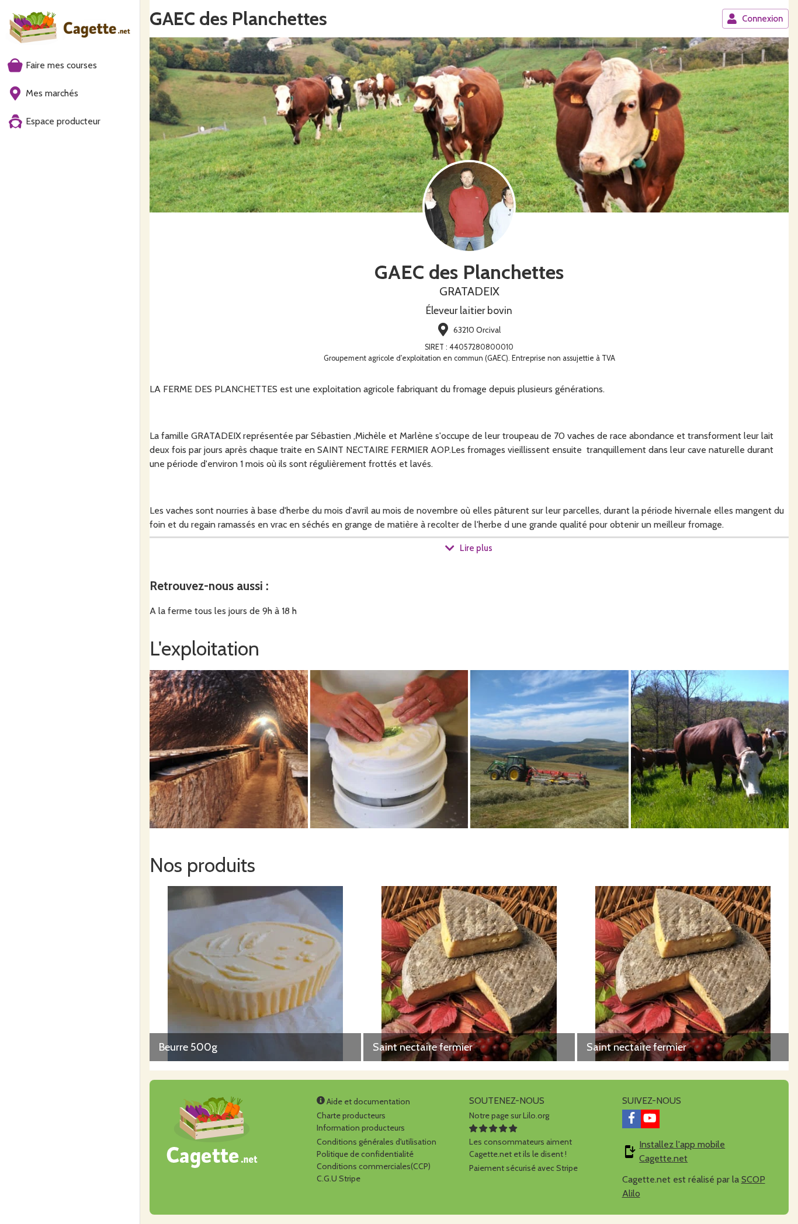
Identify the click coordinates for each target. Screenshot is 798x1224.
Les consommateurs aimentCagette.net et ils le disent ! (520, 1147)
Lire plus (476, 548)
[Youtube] (650, 1119)
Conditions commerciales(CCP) (374, 1166)
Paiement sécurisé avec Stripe (523, 1168)
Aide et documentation (367, 1101)
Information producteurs (361, 1127)
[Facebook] (631, 1119)
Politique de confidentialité (365, 1154)
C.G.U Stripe (338, 1178)
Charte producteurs (351, 1115)
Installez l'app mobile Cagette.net (682, 1151)
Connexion (762, 18)
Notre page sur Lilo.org (509, 1115)
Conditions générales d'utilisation (376, 1141)
